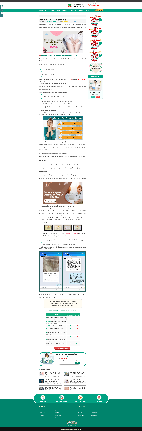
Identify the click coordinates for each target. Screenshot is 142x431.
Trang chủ (41, 10)
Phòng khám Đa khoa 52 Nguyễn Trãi (74, 429)
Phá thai (58, 10)
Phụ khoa (52, 10)
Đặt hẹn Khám (100, 10)
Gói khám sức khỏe (72, 10)
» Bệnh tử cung (79, 412)
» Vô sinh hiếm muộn (93, 412)
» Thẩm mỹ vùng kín (80, 415)
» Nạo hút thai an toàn (80, 417)
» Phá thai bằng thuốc (93, 415)
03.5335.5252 (96, 5)
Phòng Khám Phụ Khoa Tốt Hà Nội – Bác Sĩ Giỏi (77, 373)
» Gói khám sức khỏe (93, 417)
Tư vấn (93, 96)
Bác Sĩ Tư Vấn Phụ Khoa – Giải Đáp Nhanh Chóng (78, 380)
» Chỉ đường (41, 417)
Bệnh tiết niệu (64, 10)
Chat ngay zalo (59, 415)
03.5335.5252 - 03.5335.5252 (61, 417)
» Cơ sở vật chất (41, 415)
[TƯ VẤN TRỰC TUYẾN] (64, 356)
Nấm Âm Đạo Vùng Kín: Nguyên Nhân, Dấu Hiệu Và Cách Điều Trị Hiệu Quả (53, 374)
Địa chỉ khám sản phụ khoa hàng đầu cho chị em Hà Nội (53, 388)
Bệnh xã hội (81, 10)
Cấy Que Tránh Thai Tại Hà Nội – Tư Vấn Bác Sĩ (52, 380)
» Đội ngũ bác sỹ (42, 412)
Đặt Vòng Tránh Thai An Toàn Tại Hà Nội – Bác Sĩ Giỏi (77, 388)
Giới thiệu (46, 10)
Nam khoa (87, 10)
